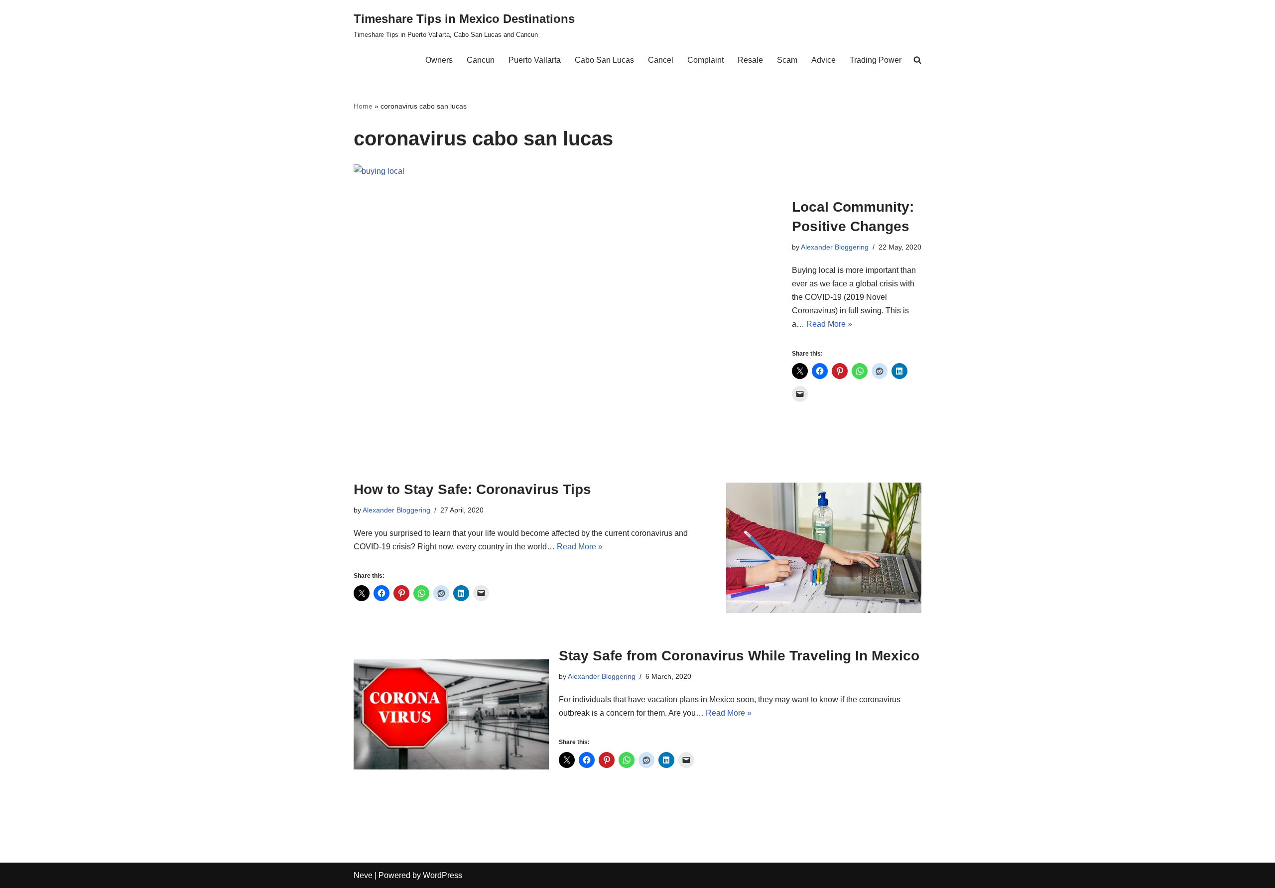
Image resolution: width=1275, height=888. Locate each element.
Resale (750, 60)
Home (363, 106)
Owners (439, 60)
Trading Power (875, 60)
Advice (823, 60)
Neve (363, 875)
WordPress (442, 875)
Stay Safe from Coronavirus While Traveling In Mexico (739, 655)
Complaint (705, 60)
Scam (787, 60)
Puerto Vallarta (535, 60)
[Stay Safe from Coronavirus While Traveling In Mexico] (451, 714)
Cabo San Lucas (604, 60)
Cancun (481, 60)
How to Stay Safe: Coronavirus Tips (472, 489)
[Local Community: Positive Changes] (568, 307)
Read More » (829, 324)
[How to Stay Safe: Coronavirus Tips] (823, 548)
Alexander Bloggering (835, 247)
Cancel (660, 60)
